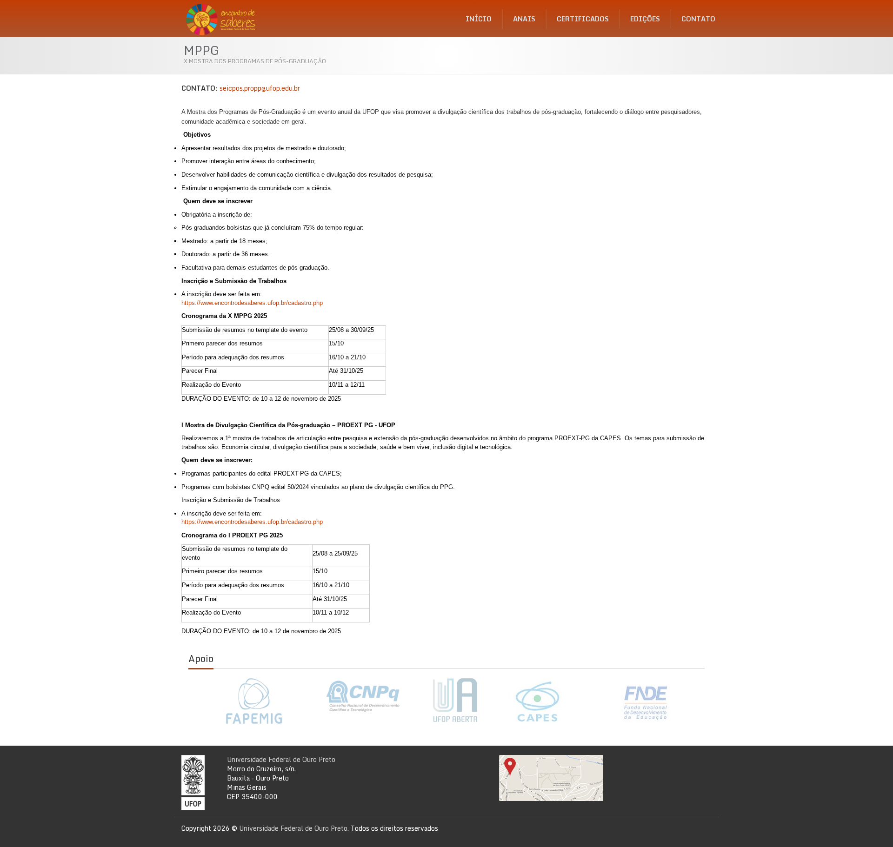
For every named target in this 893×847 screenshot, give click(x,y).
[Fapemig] (253, 701)
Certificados (583, 18)
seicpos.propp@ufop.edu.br (260, 88)
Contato (698, 18)
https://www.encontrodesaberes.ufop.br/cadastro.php (252, 302)
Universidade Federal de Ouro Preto (281, 759)
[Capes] (537, 701)
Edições (645, 18)
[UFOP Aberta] (450, 700)
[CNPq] (363, 696)
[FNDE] (646, 702)
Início (479, 18)
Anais (524, 18)
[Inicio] (223, 16)
